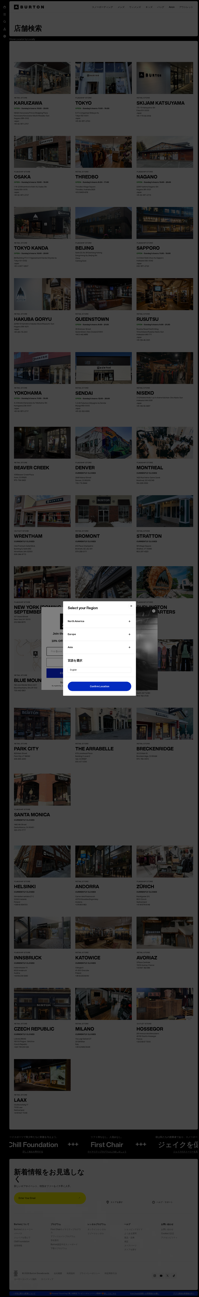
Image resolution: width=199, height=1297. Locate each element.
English (73, 670)
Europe (72, 634)
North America (76, 621)
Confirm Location (99, 686)
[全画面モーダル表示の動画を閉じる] (131, 606)
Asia (70, 647)
